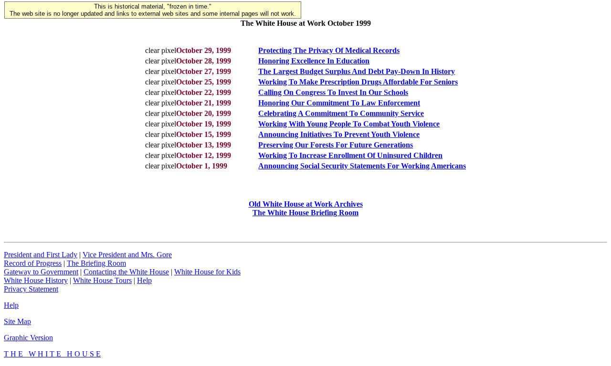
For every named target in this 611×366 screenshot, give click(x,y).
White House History (36, 280)
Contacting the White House (126, 272)
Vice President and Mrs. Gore (127, 255)
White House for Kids (207, 272)
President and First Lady (40, 255)
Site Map (17, 321)
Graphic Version (28, 338)
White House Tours (102, 280)
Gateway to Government (41, 272)
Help (144, 280)
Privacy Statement (31, 289)
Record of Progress (33, 263)
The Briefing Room (96, 263)
